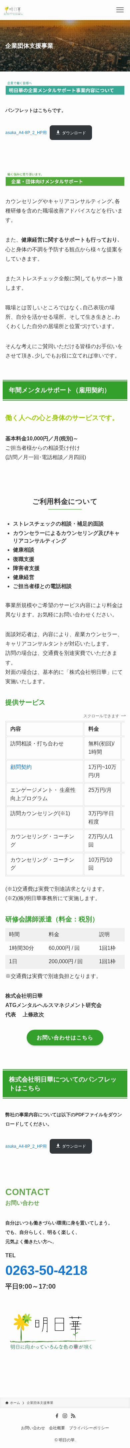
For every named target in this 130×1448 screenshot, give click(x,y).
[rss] (73, 1416)
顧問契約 (21, 767)
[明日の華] (14, 10)
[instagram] (65, 1416)
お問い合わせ (33, 1428)
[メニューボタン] (120, 10)
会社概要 (57, 1428)
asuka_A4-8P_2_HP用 (26, 133)
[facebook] (57, 1416)
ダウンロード (74, 133)
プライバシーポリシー (89, 1428)
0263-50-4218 (46, 1270)
